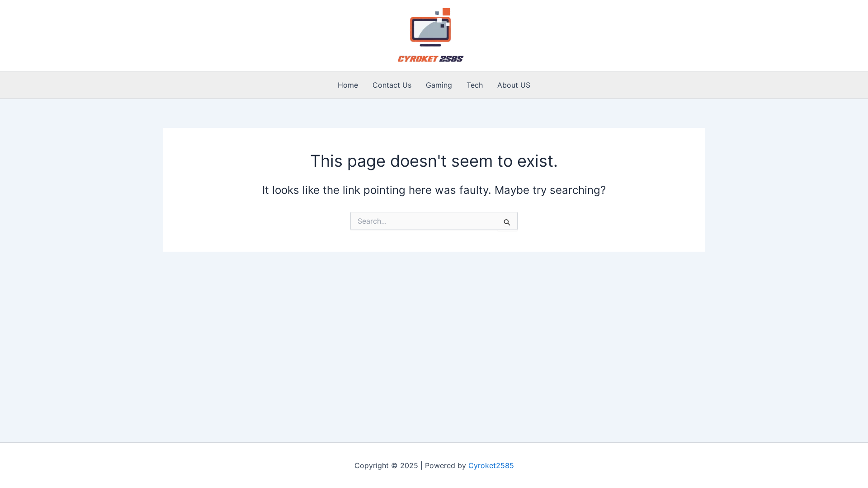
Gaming (439, 84)
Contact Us (392, 84)
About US (513, 84)
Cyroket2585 (491, 465)
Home (348, 84)
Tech (475, 84)
